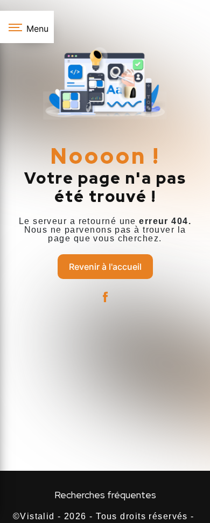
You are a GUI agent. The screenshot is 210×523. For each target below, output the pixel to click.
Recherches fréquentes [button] (105, 495)
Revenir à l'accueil (105, 266)
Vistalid (37, 516)
